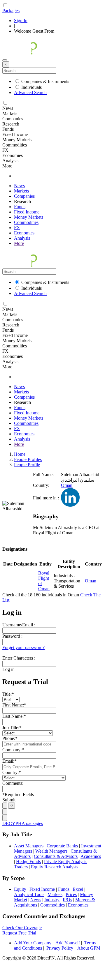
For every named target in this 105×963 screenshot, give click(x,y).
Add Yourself (67, 942)
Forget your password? (23, 647)
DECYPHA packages (22, 823)
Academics (90, 856)
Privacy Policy (59, 948)
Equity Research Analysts (54, 866)
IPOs (67, 899)
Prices (71, 894)
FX (17, 227)
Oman (66, 485)
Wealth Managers (51, 851)
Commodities (26, 222)
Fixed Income (26, 211)
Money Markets (28, 217)
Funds (19, 206)
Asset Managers (28, 845)
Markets (21, 190)
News (19, 185)
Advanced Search (30, 92)
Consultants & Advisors (56, 856)
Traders (21, 866)
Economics (78, 904)
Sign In (20, 20)
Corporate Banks (62, 845)
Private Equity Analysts (65, 861)
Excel (78, 889)
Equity (20, 889)
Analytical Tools (29, 894)
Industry (52, 899)
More (19, 243)
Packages (11, 10)
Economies (24, 232)
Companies (24, 196)
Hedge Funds (28, 861)
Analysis (22, 238)
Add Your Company (32, 942)
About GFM (88, 948)
